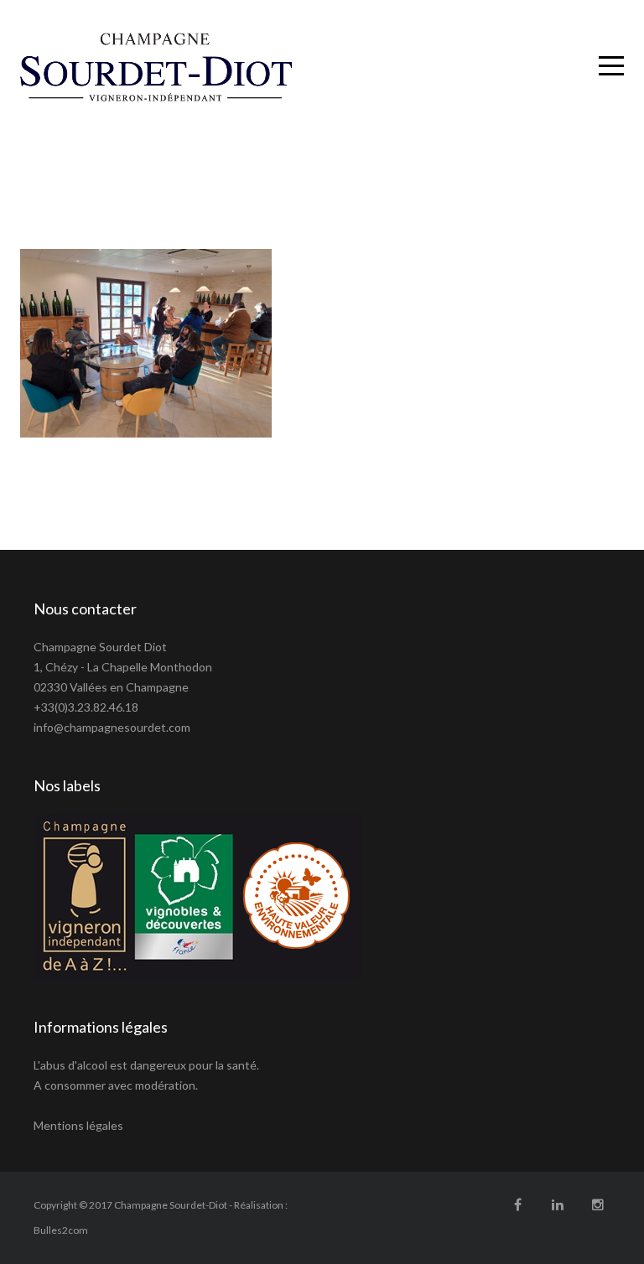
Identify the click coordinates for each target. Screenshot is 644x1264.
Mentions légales (78, 1125)
